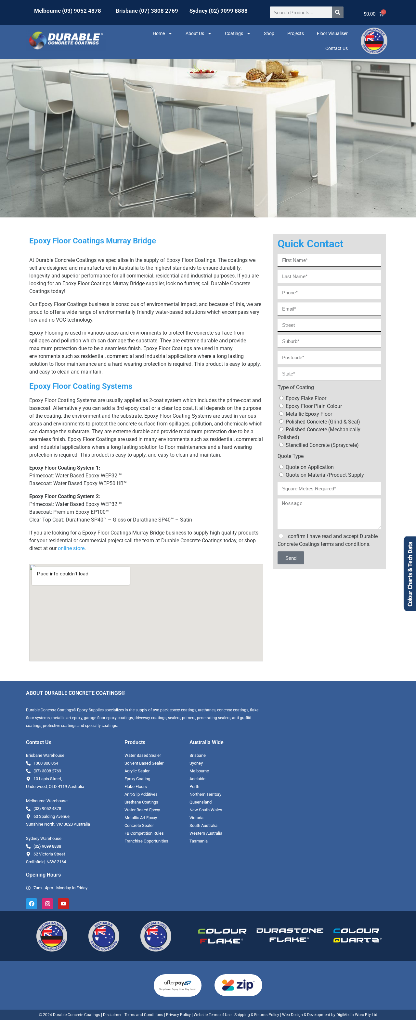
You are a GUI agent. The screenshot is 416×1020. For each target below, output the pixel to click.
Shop (269, 33)
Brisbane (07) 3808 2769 (147, 10)
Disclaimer (112, 1015)
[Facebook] (31, 903)
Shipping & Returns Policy (256, 1015)
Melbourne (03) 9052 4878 (67, 10)
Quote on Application (310, 467)
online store (71, 548)
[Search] (338, 12)
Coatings (234, 33)
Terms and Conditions (143, 1015)
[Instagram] (47, 903)
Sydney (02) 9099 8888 (218, 10)
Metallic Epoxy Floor (309, 414)
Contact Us (336, 48)
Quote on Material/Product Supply (325, 475)
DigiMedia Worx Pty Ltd (356, 1015)
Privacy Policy (178, 1015)
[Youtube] (63, 903)
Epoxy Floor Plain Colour (314, 406)
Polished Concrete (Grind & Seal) (323, 422)
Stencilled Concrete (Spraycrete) (322, 445)
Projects (295, 33)
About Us (195, 33)
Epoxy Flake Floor (306, 398)
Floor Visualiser (332, 33)
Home (159, 33)
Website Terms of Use (212, 1015)
